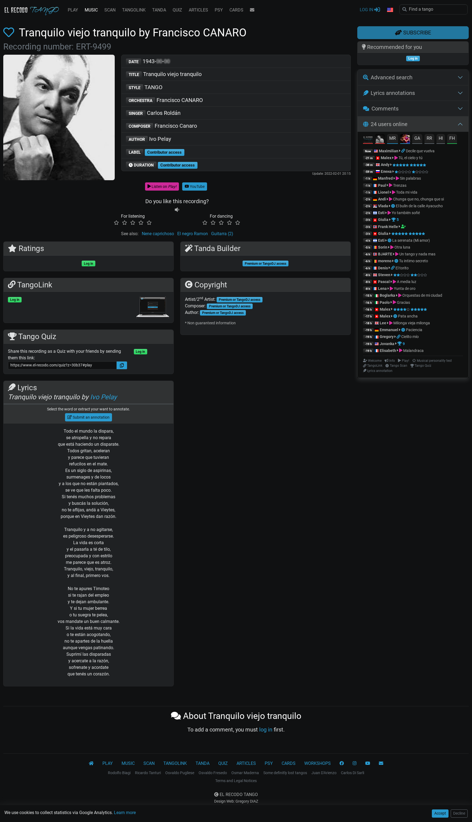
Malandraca (413, 350)
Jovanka (387, 344)
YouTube (197, 186)
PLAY (73, 10)
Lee (383, 323)
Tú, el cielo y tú (410, 158)
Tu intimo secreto (413, 261)
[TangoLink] (403, 151)
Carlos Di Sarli (352, 773)
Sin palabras (410, 178)
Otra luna (402, 247)
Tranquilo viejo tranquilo (165, 74)
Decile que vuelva (420, 151)
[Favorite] (9, 32)
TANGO (146, 87)
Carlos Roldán (155, 113)
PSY (219, 10)
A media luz (406, 281)
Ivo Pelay (150, 139)
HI (441, 138)
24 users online (389, 124)
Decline (459, 813)
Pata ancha (408, 316)
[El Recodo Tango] (91, 763)
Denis (383, 268)
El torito (402, 268)
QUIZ (177, 10)
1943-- (149, 61)
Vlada (383, 206)
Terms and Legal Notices (236, 781)
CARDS (236, 10)
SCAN (110, 10)
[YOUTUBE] (367, 763)
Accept (440, 813)
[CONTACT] (252, 10)
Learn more (125, 812)
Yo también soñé (405, 213)
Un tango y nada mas (417, 254)
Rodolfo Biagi (119, 773)
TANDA (159, 10)
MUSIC (91, 10)
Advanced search (391, 77)
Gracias (403, 302)
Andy (385, 164)
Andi (382, 199)
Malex (386, 158)
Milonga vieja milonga (411, 323)
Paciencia (414, 330)
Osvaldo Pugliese (179, 773)
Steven (384, 275)
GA (417, 138)
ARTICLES (198, 10)
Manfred (385, 178)
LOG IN (367, 9)
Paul (382, 185)
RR (429, 138)
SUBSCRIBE (416, 32)
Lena (382, 288)
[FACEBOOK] (341, 763)
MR (392, 138)
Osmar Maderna (245, 773)
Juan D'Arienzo (324, 773)
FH (452, 138)
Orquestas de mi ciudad (422, 295)
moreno (384, 261)
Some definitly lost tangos (285, 773)
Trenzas (399, 185)
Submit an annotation (91, 417)
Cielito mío (410, 336)
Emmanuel (389, 330)
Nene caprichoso (158, 233)
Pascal (384, 281)
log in (265, 729)
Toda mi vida (406, 192)
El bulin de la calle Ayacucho (419, 206)
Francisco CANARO (166, 100)
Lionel (384, 192)
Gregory (387, 336)
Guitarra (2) (222, 233)
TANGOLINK (134, 10)
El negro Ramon (192, 233)
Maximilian (388, 151)
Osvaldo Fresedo (213, 773)
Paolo (385, 302)
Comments (385, 108)
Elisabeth (388, 350)
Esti (381, 213)
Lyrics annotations (393, 93)
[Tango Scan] (393, 206)
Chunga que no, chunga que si (418, 199)
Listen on (163, 186)
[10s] (177, 209)
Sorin (382, 247)
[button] (390, 10)
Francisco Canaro (163, 126)
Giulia (383, 219)
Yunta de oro (404, 288)
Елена (386, 171)
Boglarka (387, 295)
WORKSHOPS (317, 763)
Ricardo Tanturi (148, 773)
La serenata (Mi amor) (411, 240)
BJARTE (385, 254)
